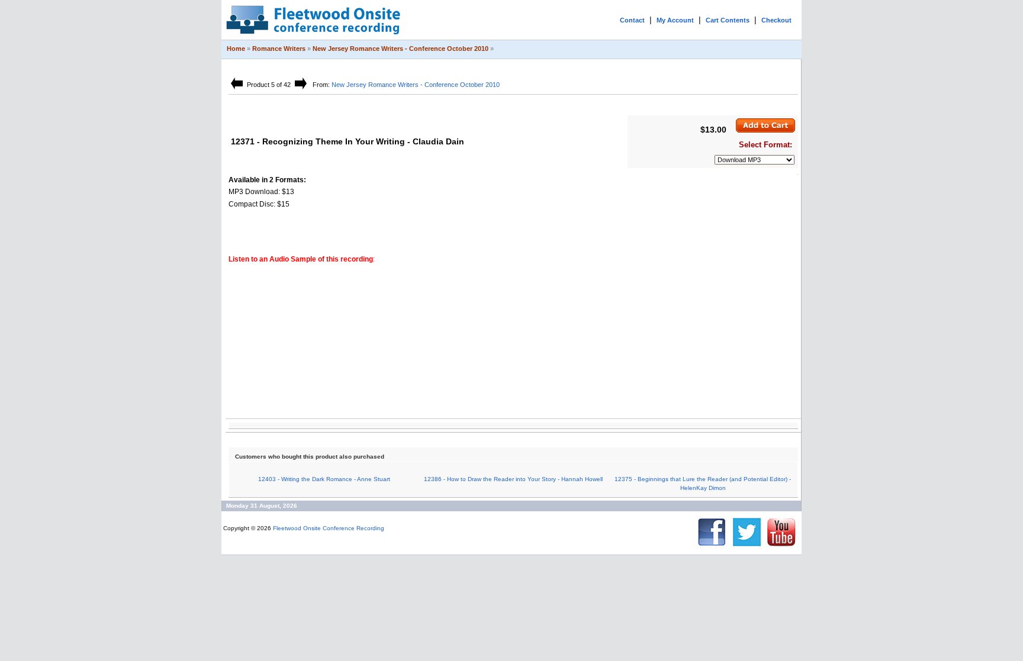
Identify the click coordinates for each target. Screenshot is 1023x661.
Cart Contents (727, 20)
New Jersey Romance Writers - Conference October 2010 (400, 48)
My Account (675, 20)
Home (236, 48)
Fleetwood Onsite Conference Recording (328, 528)
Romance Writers (278, 48)
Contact (632, 20)
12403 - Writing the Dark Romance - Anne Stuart (324, 479)
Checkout (776, 20)
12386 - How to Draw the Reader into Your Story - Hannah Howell (513, 479)
